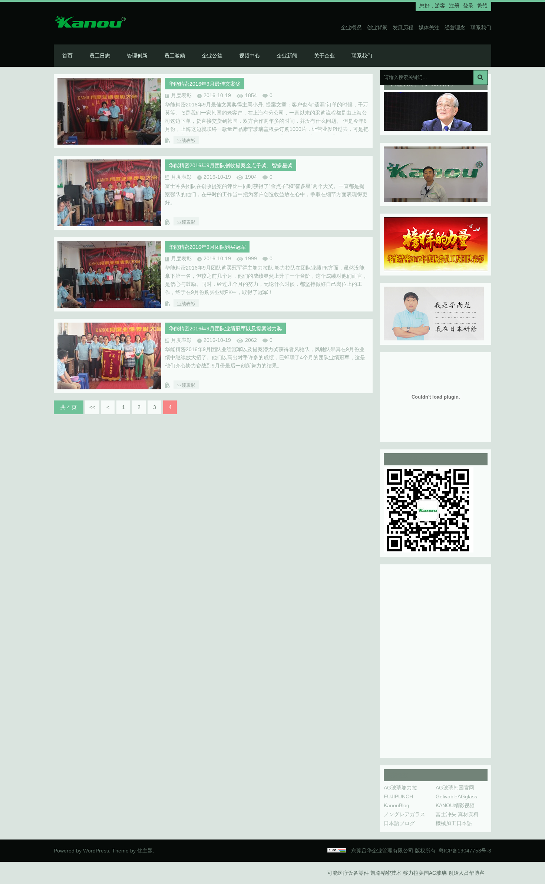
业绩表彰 (186, 140)
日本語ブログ (399, 823)
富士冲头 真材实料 (457, 814)
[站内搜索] (480, 77)
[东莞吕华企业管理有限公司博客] (98, 23)
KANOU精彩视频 (455, 805)
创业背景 (377, 27)
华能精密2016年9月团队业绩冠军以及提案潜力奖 (225, 329)
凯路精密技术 (386, 873)
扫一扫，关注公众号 (410, 459)
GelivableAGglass (456, 796)
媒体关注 (429, 27)
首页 (67, 56)
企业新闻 (287, 56)
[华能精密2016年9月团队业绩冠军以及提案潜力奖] (109, 387)
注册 (454, 6)
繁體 (482, 6)
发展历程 (403, 27)
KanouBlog (396, 805)
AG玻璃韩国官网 (455, 788)
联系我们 (480, 27)
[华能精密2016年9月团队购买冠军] (109, 306)
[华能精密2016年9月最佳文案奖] (109, 143)
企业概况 (351, 27)
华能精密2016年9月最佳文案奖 (205, 84)
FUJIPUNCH (398, 796)
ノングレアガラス (404, 814)
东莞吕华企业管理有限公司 (382, 851)
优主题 (145, 851)
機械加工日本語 (454, 823)
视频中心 (249, 56)
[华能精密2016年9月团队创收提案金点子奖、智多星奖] (109, 224)
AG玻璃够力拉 (400, 788)
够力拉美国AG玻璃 (425, 873)
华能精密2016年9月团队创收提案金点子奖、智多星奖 (231, 165)
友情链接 (397, 775)
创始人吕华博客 (466, 873)
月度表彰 (181, 95)
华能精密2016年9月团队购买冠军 (207, 247)
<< (92, 407)
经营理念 (455, 27)
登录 (468, 6)
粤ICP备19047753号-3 (465, 851)
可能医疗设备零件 (348, 873)
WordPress (96, 851)
